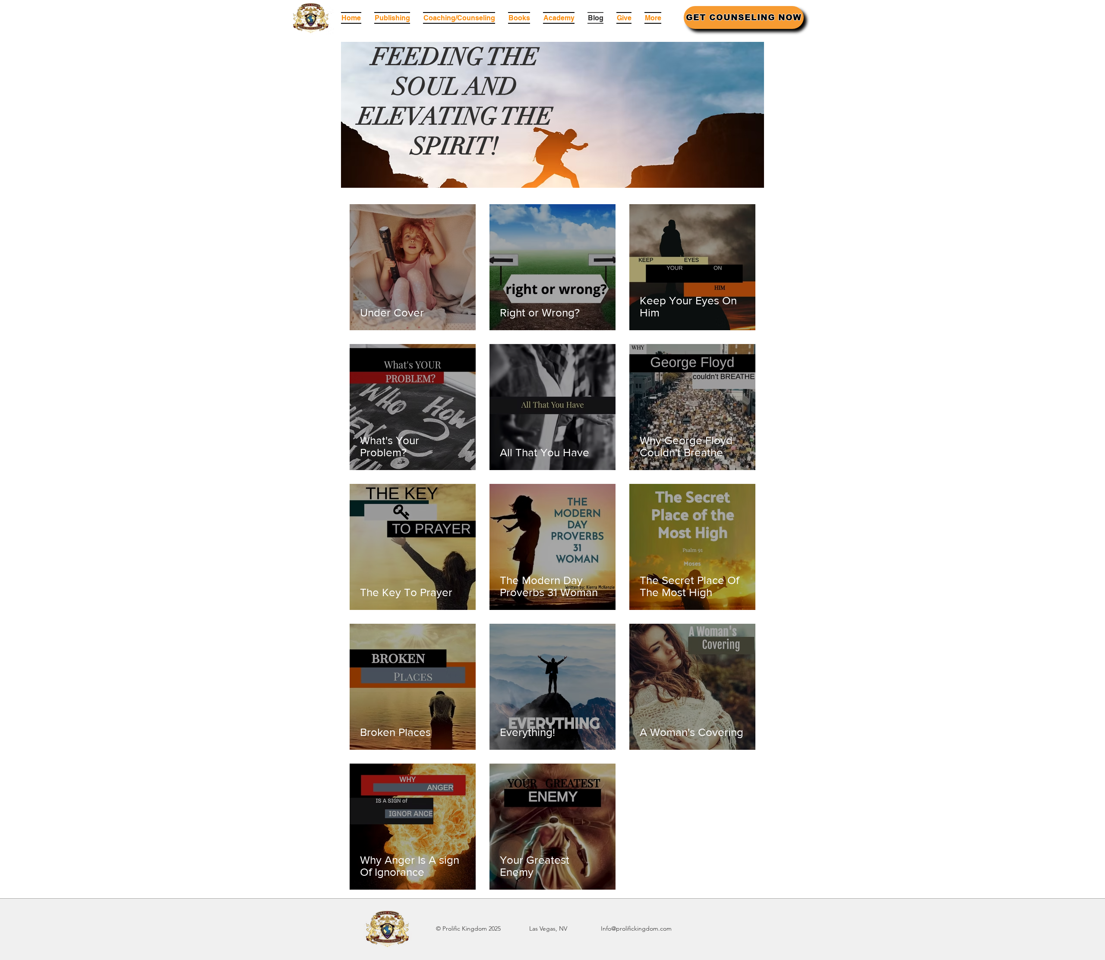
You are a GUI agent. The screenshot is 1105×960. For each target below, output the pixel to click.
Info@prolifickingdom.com (636, 928)
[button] (519, 18)
